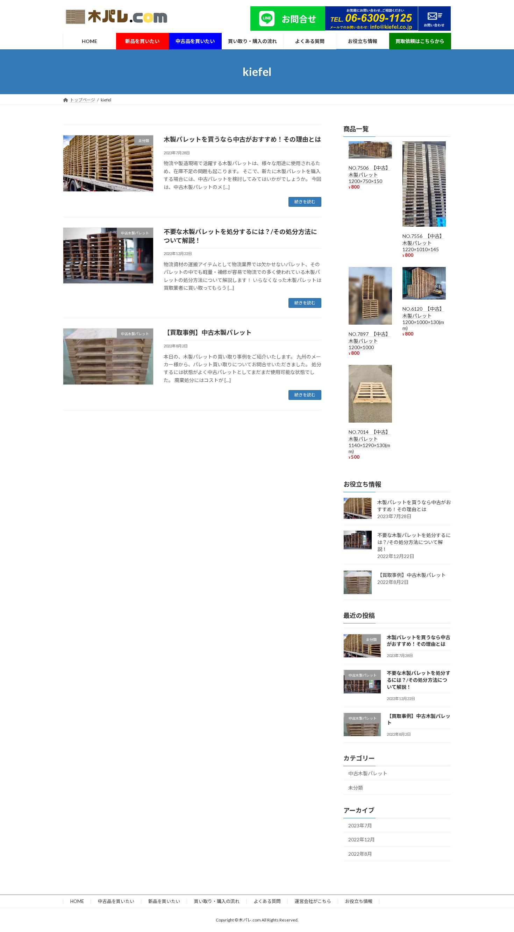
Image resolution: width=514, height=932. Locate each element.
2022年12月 (361, 839)
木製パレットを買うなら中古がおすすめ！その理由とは (242, 139)
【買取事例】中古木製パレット (208, 332)
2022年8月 (360, 854)
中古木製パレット (367, 773)
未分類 (355, 788)
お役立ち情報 (358, 901)
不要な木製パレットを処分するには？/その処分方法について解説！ (414, 542)
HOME (77, 901)
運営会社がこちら (313, 901)
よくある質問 (267, 901)
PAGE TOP (495, 897)
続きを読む (304, 201)
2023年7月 (360, 825)
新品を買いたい (164, 901)
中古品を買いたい (116, 901)
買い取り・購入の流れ (217, 901)
